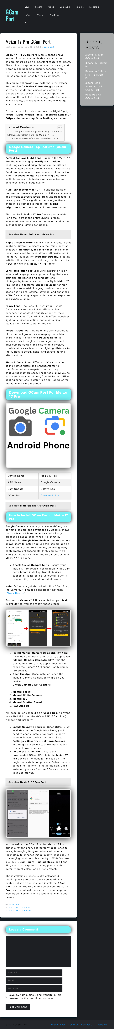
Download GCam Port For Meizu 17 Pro (31, 135)
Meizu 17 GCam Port (20, 907)
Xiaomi (39, 7)
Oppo (51, 7)
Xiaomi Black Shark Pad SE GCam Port (93, 86)
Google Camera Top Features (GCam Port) (38, 131)
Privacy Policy (57, 1024)
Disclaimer (102, 1024)
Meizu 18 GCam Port (20, 910)
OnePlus (54, 15)
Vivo (27, 7)
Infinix (28, 15)
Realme (80, 7)
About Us (73, 1024)
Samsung (65, 7)
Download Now (50, 495)
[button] (26, 23)
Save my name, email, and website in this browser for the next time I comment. (35, 996)
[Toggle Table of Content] (58, 127)
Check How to (15, 593)
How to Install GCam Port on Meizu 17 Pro (36, 138)
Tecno (40, 15)
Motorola (94, 7)
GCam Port (12, 15)
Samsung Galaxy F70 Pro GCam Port (95, 75)
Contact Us (87, 1024)
